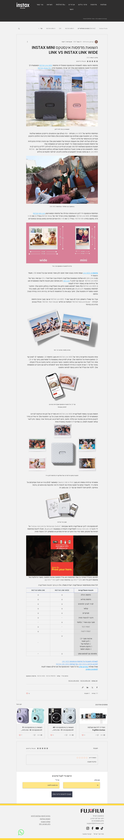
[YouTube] (97, 828)
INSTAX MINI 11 (69, 28)
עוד (41, 28)
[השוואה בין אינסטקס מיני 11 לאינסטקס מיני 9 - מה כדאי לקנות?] (31, 716)
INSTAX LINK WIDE (73, 681)
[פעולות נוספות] (27, 42)
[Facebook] (92, 828)
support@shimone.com (95, 823)
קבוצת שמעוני (86, 834)
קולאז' (58, 676)
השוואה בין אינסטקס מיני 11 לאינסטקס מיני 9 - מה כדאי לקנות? (32, 728)
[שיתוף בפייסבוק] (97, 687)
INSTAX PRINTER (51, 676)
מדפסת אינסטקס (31, 676)
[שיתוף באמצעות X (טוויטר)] (92, 687)
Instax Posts (103, 28)
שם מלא (97, 780)
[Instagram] (88, 828)
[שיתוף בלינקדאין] (87, 687)
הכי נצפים (94, 681)
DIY (60, 28)
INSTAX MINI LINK (85, 681)
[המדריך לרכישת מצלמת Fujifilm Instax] (93, 716)
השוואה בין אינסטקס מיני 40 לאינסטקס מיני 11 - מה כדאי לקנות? (63, 728)
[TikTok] (102, 828)
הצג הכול (19, 704)
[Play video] (62, 555)
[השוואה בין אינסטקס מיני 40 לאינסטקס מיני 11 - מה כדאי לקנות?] (62, 716)
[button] (40, 5)
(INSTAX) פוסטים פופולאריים (86, 28)
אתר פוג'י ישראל (99, 834)
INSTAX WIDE (41, 676)
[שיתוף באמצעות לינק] (83, 687)
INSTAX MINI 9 (50, 28)
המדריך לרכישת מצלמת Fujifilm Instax (96, 728)
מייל (57, 780)
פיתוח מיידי (64, 676)
